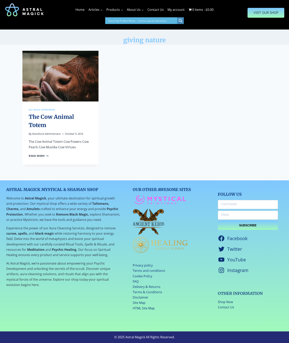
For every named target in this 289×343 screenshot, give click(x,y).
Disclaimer (140, 297)
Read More (39, 156)
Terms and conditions (149, 270)
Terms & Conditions (147, 292)
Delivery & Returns (146, 287)
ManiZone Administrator (46, 134)
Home (80, 9)
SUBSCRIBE (248, 225)
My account (176, 9)
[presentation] (60, 76)
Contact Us (155, 9)
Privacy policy (143, 265)
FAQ (136, 281)
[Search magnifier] (180, 20)
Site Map (139, 303)
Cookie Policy (142, 276)
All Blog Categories (42, 109)
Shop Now (225, 302)
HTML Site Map (144, 308)
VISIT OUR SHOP (265, 13)
